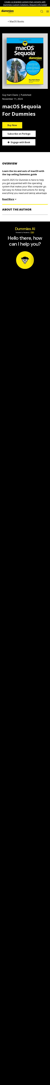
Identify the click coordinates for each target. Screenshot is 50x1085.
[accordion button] (25, 163)
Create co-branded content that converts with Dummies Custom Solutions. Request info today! (25, 3)
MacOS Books (17, 21)
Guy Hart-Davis (10, 94)
